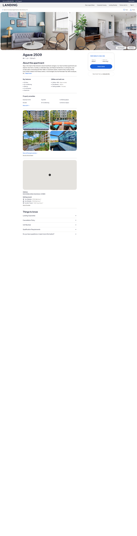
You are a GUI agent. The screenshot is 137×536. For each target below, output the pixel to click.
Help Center (131, 1)
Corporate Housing (101, 5)
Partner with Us (123, 5)
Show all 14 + (26, 105)
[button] (50, 175)
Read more (28, 73)
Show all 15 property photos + (30, 153)
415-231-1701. (106, 74)
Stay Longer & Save (90, 5)
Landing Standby (113, 5)
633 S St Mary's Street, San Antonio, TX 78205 (34, 193)
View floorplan (121, 47)
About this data (26, 205)
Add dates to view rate (97, 56)
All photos (131, 47)
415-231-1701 (10, 1)
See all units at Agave (28, 155)
